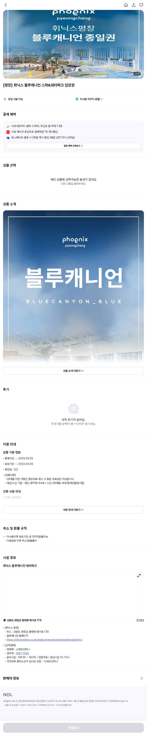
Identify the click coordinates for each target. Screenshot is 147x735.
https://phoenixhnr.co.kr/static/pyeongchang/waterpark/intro (44, 639)
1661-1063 (22, 653)
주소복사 (140, 620)
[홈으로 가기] (126, 5)
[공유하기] (133, 5)
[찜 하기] (141, 5)
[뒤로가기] (6, 5)
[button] (126, 5)
